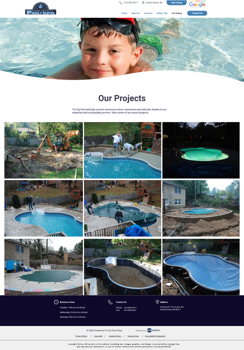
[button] (148, 13)
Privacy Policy (81, 336)
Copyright (98, 336)
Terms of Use (133, 336)
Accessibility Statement (155, 336)
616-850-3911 (131, 2)
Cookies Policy (115, 336)
